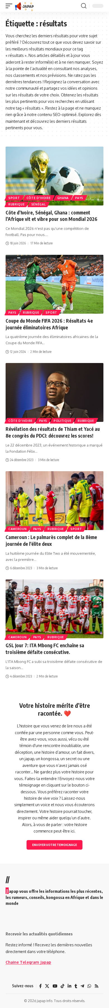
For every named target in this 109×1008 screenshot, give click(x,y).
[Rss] (96, 986)
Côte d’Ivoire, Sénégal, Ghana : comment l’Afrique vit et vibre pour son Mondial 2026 (51, 215)
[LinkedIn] (69, 986)
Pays (79, 198)
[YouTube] (55, 986)
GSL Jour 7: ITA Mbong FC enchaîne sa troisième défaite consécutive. (45, 648)
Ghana (63, 198)
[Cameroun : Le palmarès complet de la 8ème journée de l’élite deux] (54, 500)
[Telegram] (82, 986)
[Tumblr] (76, 986)
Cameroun (17, 529)
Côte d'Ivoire (39, 198)
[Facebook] (40, 986)
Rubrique (16, 204)
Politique (62, 420)
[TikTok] (62, 986)
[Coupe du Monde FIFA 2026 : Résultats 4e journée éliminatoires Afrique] (54, 284)
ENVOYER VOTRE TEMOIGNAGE (54, 845)
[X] (47, 986)
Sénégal (38, 204)
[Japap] (24, 6)
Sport (14, 198)
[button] (10, 6)
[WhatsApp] (89, 986)
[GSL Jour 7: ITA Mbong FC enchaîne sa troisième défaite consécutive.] (54, 608)
